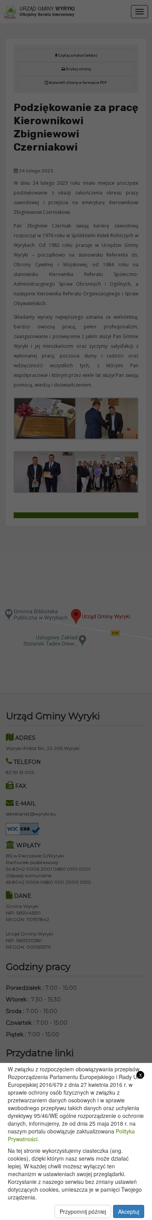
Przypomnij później (83, 1211)
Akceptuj (128, 1211)
